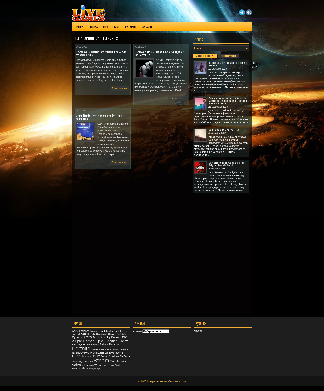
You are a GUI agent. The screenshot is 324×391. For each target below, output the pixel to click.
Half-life (94, 350)
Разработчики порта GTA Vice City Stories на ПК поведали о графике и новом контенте (228, 100)
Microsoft (123, 349)
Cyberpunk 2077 (82, 337)
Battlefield (94, 331)
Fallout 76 (106, 344)
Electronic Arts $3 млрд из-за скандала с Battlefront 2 (159, 53)
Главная (79, 26)
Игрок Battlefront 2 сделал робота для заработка (99, 117)
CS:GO (122, 333)
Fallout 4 (95, 345)
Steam (101, 361)
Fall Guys (77, 344)
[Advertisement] (221, 252)
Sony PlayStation (85, 362)
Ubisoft (123, 361)
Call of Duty (88, 333)
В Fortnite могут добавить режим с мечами (227, 64)
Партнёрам (130, 26)
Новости (198, 330)
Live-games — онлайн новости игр (166, 381)
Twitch (114, 361)
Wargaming (109, 365)
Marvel (115, 350)
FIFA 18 (115, 345)
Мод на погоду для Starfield (224, 130)
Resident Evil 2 (90, 356)
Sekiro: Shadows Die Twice (115, 356)
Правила (93, 26)
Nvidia (76, 352)
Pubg (76, 356)
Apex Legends (81, 330)
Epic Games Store (111, 341)
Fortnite (81, 348)
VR (83, 365)
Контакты (147, 26)
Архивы (137, 331)
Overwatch (86, 352)
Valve (76, 365)
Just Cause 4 (105, 350)
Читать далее (119, 88)
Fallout (87, 344)
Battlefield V (106, 331)
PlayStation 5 (115, 352)
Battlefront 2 (120, 331)
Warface (98, 365)
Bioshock (76, 334)
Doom (115, 337)
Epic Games (85, 341)
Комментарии (228, 56)
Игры (105, 26)
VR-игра (90, 365)
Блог (116, 26)
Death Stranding (101, 337)
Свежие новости (205, 56)
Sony (74, 362)
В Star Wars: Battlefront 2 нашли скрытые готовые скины (101, 53)
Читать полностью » (236, 122)
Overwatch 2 (99, 352)
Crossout (112, 334)
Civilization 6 (101, 334)
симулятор (94, 368)
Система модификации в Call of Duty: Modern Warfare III (226, 163)
